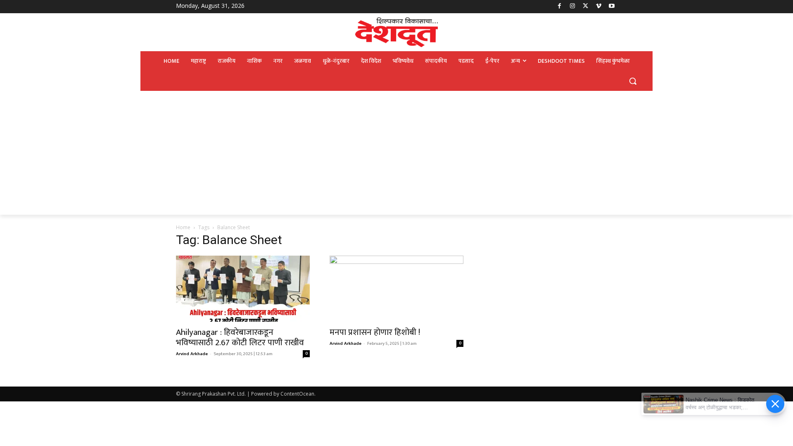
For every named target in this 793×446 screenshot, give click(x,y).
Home (183, 227)
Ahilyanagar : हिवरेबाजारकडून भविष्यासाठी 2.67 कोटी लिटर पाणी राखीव (240, 337)
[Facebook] (559, 6)
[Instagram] (572, 6)
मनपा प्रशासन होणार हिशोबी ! (375, 332)
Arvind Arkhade (192, 354)
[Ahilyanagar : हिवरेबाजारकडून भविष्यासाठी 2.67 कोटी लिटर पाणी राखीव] (243, 289)
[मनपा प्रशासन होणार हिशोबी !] (396, 289)
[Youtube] (611, 6)
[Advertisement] (396, 153)
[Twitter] (585, 6)
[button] (633, 81)
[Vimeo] (598, 6)
